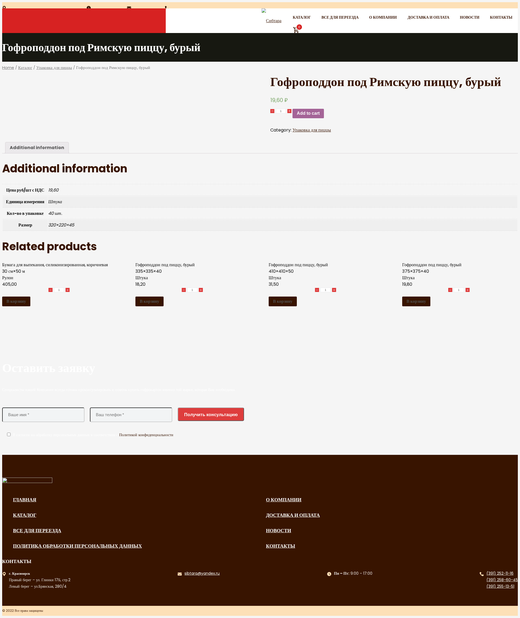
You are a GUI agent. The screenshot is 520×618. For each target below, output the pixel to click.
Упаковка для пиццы (54, 67)
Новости (469, 17)
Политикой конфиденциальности (146, 435)
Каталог (302, 17)
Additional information (37, 147)
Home (8, 67)
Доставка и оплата (428, 17)
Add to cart (308, 113)
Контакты (501, 17)
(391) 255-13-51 (500, 586)
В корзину (16, 301)
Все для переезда (340, 17)
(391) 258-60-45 (502, 580)
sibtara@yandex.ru (202, 573)
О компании (383, 17)
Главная (24, 499)
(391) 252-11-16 (500, 573)
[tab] (37, 147)
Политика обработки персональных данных (77, 546)
